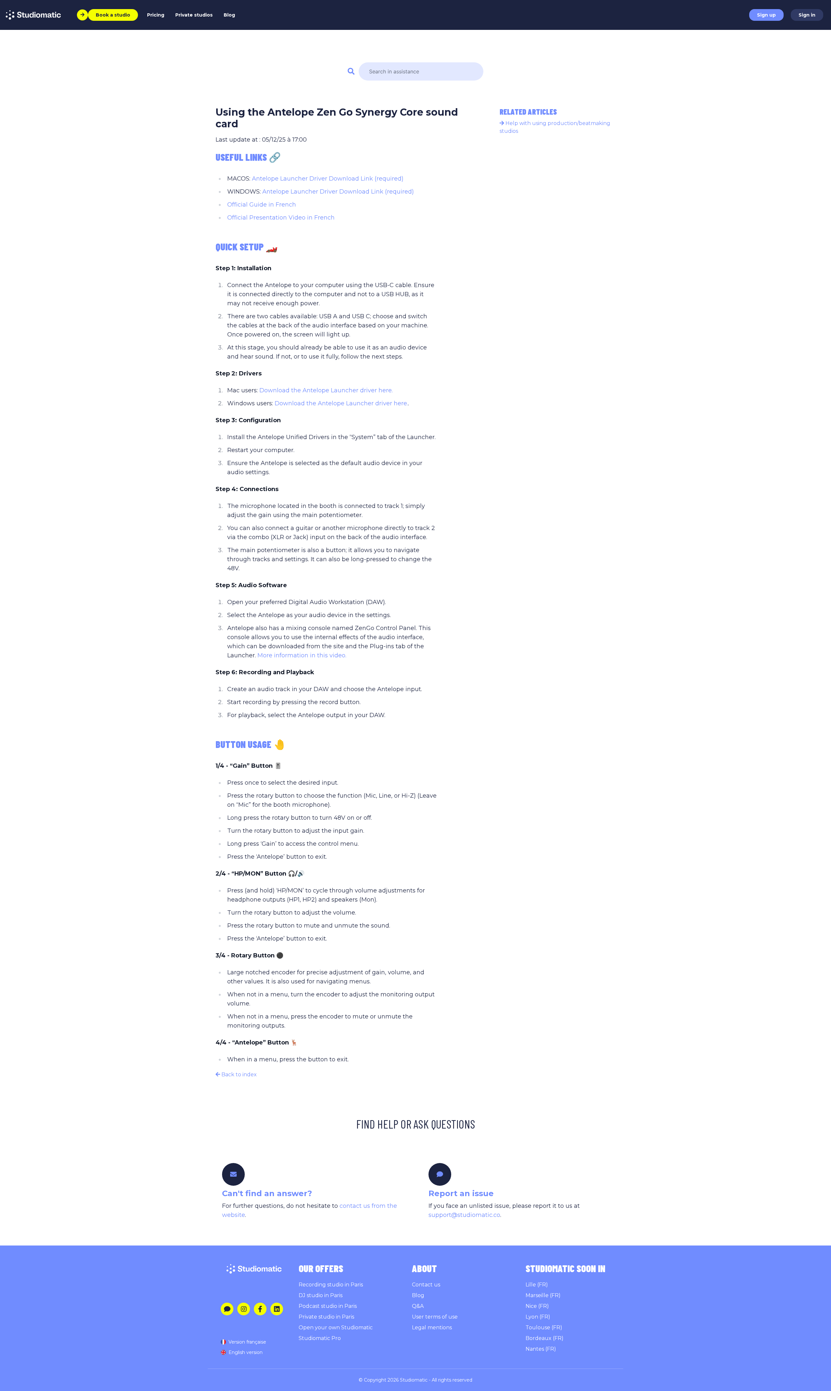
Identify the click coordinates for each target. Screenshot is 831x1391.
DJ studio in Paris (320, 1295)
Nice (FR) (537, 1306)
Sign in (807, 15)
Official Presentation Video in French (281, 217)
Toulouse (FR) (544, 1327)
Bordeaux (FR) (545, 1338)
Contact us (426, 1285)
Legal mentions (432, 1327)
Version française (247, 1342)
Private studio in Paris (326, 1317)
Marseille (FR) (543, 1295)
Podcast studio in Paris (328, 1306)
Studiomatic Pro (320, 1338)
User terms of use (435, 1317)
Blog (229, 15)
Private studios (194, 15)
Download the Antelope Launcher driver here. (326, 390)
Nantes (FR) (541, 1349)
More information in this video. (301, 655)
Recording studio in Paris (331, 1285)
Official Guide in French (261, 204)
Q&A (418, 1306)
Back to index (238, 1074)
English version (246, 1352)
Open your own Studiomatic (336, 1327)
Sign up (766, 15)
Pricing (155, 15)
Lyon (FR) (538, 1317)
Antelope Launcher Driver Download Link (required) (327, 178)
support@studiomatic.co (464, 1215)
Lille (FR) (537, 1285)
